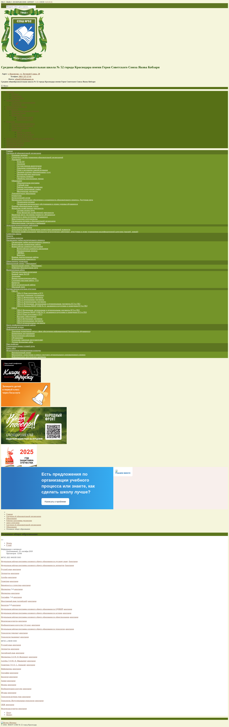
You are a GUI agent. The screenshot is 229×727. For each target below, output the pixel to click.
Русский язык (6, 569)
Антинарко (16, 276)
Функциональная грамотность (24, 259)
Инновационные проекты (27, 251)
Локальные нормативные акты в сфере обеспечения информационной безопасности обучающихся (51, 331)
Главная (9, 151)
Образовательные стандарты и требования (28, 223)
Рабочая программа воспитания (24, 272)
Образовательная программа (28, 183)
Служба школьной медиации (23, 124)
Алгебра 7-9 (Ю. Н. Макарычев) (14, 661)
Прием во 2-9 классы (25, 134)
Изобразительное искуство (11, 689)
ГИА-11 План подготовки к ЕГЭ (30, 293)
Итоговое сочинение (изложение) (30, 295)
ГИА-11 (15, 291)
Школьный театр (18, 287)
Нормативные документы (22, 227)
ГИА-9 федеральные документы (29, 319)
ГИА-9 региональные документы (30, 321)
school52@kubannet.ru (24, 79)
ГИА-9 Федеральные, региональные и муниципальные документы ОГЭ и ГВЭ (48, 310)
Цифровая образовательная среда (25, 268)
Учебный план (23, 185)
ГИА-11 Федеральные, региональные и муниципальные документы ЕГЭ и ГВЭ (48, 304)
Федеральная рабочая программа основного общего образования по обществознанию (35, 617)
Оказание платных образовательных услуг (34, 172)
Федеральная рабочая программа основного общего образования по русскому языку (34, 561)
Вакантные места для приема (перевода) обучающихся (33, 215)
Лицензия (21, 164)
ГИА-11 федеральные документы (30, 297)
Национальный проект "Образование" (21, 264)
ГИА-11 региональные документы (30, 300)
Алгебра (4, 577)
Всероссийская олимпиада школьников (27, 247)
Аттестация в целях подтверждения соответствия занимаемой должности (41, 230)
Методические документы (27, 191)
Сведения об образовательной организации (23, 153)
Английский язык (8, 653)
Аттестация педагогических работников (22, 225)
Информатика (6, 669)
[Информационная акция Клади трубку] (21, 382)
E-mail (9, 545)
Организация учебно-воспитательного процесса (25, 240)
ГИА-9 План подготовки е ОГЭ (29, 314)
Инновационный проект (21, 353)
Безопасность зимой (25, 117)
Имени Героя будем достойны (18, 141)
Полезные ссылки (19, 113)
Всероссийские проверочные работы (26, 244)
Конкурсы (21, 255)
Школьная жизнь (13, 100)
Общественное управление (17, 261)
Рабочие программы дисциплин (30, 187)
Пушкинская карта (13, 147)
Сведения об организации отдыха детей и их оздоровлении (30, 139)
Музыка (4, 693)
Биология (5, 605)
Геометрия (5, 581)
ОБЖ (3, 705)
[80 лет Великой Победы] (19, 466)
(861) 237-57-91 (24, 77)
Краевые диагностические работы (25, 257)
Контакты (10, 92)
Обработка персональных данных (30, 179)
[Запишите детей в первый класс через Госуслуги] (25, 406)
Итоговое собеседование (26, 317)
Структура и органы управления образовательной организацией (37, 157)
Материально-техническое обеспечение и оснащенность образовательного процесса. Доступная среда (52, 200)
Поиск (3, 7)
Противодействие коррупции (28, 174)
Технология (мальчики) (10, 637)
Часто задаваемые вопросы (22, 126)
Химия (3, 681)
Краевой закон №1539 (20, 274)
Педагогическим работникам (23, 336)
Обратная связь (18, 98)
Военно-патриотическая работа (24, 278)
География (5, 597)
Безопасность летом (25, 120)
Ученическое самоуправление (23, 103)
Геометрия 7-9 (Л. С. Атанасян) (13, 665)
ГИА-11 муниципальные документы (31, 302)
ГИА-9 (14, 308)
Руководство (17, 96)
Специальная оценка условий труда (20, 346)
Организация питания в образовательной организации (34, 221)
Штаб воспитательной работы (23, 285)
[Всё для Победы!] (34, 443)
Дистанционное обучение (16, 107)
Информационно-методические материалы (29, 357)
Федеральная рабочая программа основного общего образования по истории (31, 613)
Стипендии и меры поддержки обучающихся (30, 217)
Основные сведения (19, 155)
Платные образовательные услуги (25, 206)
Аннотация (73, 561)
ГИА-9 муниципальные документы (31, 323)
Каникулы (16, 283)
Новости (9, 236)
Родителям (10, 122)
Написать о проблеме (55, 502)
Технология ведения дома (11, 697)
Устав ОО (21, 162)
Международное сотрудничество (25, 219)
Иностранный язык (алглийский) (14, 601)
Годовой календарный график (29, 189)
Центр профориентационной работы (21, 325)
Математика (6, 589)
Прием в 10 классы (24, 136)
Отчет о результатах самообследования (32, 170)
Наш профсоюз (12, 344)
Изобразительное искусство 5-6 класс (16, 625)
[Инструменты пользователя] (2, 539)
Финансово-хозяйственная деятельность (27, 208)
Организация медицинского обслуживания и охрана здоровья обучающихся (47, 204)
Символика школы (13, 234)
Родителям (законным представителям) (27, 340)
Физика (4, 685)
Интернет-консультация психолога (25, 111)
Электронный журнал (15, 145)
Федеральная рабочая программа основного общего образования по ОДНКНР (32, 609)
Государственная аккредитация (29, 166)
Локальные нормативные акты (29, 168)
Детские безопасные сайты (22, 342)
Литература (5, 573)
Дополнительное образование (24, 194)
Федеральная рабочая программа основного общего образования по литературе (32, 565)
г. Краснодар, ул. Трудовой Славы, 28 (24, 74)
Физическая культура (9, 621)
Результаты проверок (25, 177)
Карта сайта (11, 348)
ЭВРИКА (20, 253)
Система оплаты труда (26, 210)
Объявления (16, 105)
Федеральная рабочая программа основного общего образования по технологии (33, 629)
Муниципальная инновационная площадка (23, 351)
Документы (16, 160)
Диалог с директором (20, 128)
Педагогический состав (21, 198)
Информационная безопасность (19, 329)
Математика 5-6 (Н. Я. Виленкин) (14, 657)
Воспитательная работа (15, 270)
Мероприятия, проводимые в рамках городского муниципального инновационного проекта (48, 355)
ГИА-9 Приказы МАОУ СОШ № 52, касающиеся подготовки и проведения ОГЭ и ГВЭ (52, 312)
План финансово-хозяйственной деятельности (35, 213)
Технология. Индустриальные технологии (18, 701)
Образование (17, 181)
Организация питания (15, 143)
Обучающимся (12, 109)
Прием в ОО (17, 130)
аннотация (16, 569)
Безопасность (17, 115)
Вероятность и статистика (11, 585)
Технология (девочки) (10, 633)
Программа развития (14, 238)
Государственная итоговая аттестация (21, 289)
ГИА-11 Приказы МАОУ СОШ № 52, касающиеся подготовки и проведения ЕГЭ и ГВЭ (52, 306)
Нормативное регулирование (23, 334)
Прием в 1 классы (24, 132)
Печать (9, 543)
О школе (15, 94)
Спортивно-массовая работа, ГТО (25, 280)
